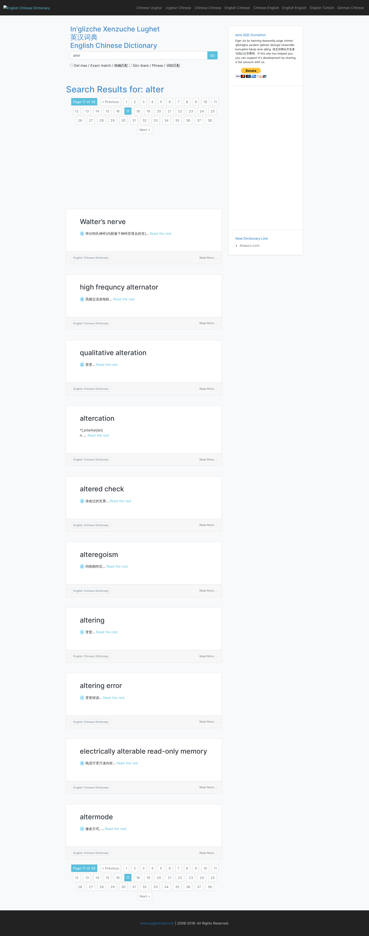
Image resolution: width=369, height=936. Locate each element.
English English (294, 8)
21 (169, 111)
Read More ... (208, 257)
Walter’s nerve (103, 221)
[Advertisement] (144, 169)
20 (159, 111)
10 (205, 102)
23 (191, 111)
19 (148, 111)
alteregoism (99, 554)
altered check (102, 489)
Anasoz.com (249, 245)
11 (215, 102)
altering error (101, 685)
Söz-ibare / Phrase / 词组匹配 (156, 65)
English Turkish (322, 8)
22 (180, 111)
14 (97, 111)
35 (177, 120)
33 (155, 120)
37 (199, 120)
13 (87, 111)
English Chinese (237, 8)
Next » (144, 130)
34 (166, 120)
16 (118, 111)
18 (138, 111)
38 (210, 120)
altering (92, 620)
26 (80, 120)
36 (188, 120)
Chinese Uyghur (149, 8)
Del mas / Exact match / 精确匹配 (100, 65)
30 (123, 120)
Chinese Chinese (208, 8)
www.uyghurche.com (157, 923)
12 (77, 111)
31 (134, 120)
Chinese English (266, 8)
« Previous (110, 102)
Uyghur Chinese (178, 8)
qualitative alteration (113, 352)
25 (213, 111)
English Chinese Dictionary (91, 257)
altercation (97, 418)
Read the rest (160, 233)
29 (112, 120)
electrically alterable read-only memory (143, 751)
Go (212, 55)
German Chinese (350, 8)
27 (91, 120)
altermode (96, 817)
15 (107, 111)
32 (144, 120)
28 (102, 120)
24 (202, 111)
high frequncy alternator (119, 287)
